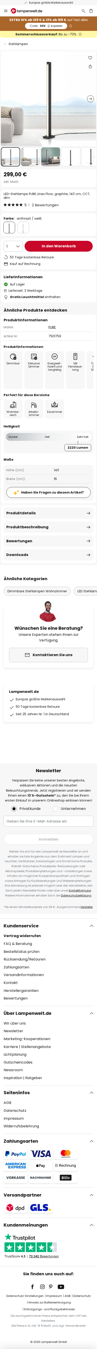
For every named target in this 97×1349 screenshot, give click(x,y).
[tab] (48, 962)
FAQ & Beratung (18, 943)
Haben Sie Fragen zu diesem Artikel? (52, 492)
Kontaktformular (80, 890)
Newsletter (13, 1031)
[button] (10, 156)
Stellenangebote (36, 1046)
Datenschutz (15, 1110)
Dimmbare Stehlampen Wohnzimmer (37, 591)
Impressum (14, 1118)
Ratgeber (33, 1077)
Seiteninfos (17, 1092)
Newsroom (13, 1070)
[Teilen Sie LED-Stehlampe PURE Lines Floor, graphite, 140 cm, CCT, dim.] (90, 66)
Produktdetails (21, 513)
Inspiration (13, 1077)
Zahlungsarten (16, 967)
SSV (46, 26)
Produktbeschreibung (27, 527)
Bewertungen (19, 541)
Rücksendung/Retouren (25, 959)
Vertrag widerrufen (22, 935)
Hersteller (87, 907)
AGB (7, 1102)
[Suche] (83, 10)
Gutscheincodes (18, 1062)
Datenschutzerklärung (76, 895)
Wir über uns (15, 1023)
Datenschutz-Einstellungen (25, 1296)
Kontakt (11, 982)
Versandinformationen (24, 974)
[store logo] (29, 10)
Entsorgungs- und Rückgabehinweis (49, 1309)
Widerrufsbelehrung (21, 1126)
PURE (52, 327)
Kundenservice (21, 926)
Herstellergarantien (21, 990)
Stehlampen (18, 44)
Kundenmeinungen (26, 1225)
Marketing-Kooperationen (27, 1038)
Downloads (17, 554)
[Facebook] (35, 1287)
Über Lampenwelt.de (27, 1013)
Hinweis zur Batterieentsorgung (49, 1302)
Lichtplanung (15, 1054)
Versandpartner (23, 1195)
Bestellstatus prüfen (21, 951)
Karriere (11, 1046)
